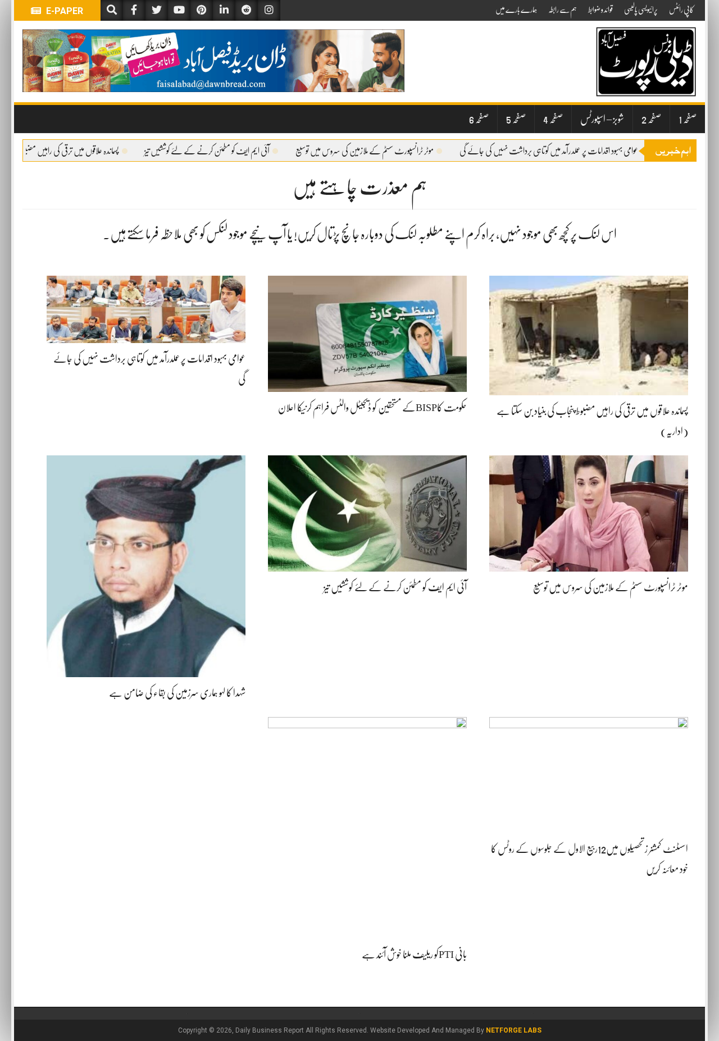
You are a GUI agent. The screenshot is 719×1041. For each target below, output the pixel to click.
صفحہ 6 (479, 119)
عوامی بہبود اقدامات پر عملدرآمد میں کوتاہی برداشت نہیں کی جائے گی (564, 151)
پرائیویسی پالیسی (641, 9)
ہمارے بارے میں (516, 9)
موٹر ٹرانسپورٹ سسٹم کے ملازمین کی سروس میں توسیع (380, 151)
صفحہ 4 (553, 119)
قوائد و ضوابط (600, 9)
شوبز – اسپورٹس (602, 119)
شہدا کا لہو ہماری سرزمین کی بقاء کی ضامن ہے (177, 692)
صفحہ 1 (688, 119)
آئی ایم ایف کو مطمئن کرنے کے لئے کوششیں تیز (222, 151)
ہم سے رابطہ (562, 9)
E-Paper (63, 11)
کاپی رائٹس (681, 9)
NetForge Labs (513, 1030)
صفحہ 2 (651, 119)
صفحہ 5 (516, 119)
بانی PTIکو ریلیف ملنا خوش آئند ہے (414, 954)
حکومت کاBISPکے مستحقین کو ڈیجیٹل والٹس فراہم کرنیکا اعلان (372, 407)
